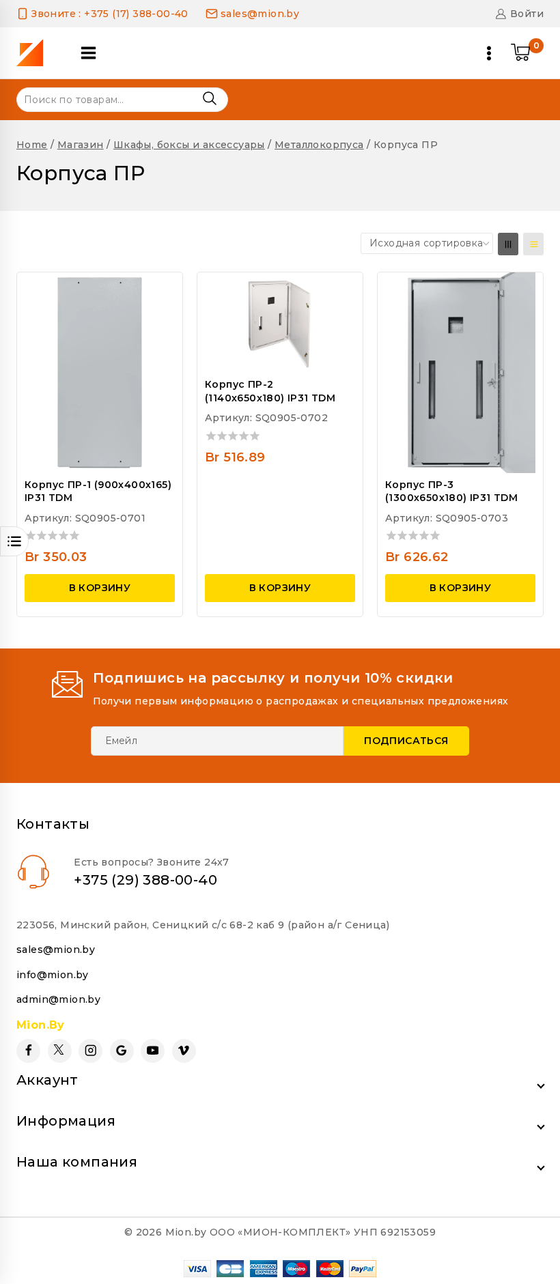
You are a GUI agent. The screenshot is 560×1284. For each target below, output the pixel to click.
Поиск (209, 99)
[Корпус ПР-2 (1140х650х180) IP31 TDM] (280, 322)
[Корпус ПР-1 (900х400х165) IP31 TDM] (100, 372)
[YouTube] (153, 1051)
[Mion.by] (34, 53)
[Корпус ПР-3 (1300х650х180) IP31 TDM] (460, 372)
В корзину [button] (100, 588)
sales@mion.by (55, 949)
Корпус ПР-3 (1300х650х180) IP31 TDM (451, 491)
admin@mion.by (58, 999)
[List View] (533, 244)
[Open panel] (88, 53)
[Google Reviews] (122, 1051)
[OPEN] (14, 541)
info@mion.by (52, 975)
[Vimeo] (184, 1051)
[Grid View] (508, 244)
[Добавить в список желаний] (160, 291)
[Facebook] (28, 1051)
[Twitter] (60, 1051)
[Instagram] (90, 1051)
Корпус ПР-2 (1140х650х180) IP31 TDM (270, 391)
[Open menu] (489, 53)
